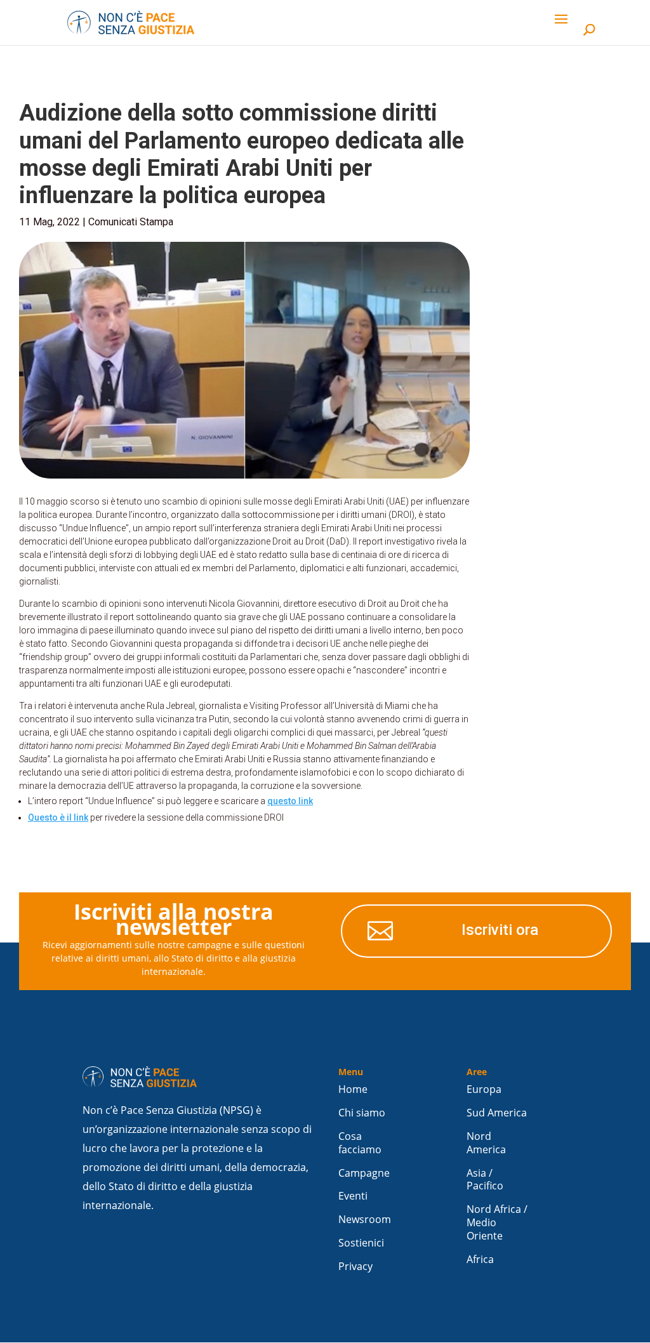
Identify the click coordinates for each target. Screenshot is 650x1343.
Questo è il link (58, 817)
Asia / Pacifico (485, 1180)
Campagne (364, 1173)
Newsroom (364, 1219)
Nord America (486, 1143)
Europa (484, 1089)
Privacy (355, 1266)
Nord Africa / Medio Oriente (497, 1223)
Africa (480, 1259)
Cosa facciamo (359, 1143)
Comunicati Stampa (130, 222)
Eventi (353, 1196)
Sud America (497, 1113)
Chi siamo (361, 1113)
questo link (290, 801)
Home (353, 1089)
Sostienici (361, 1243)
